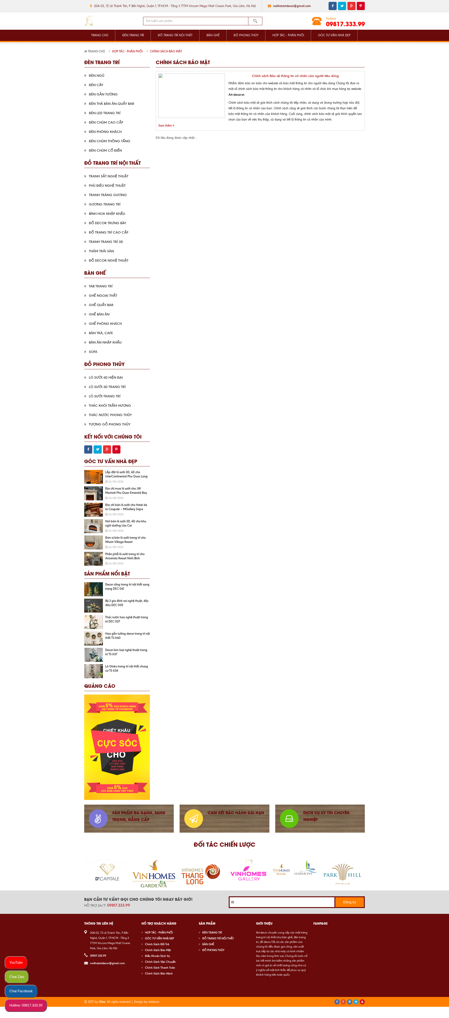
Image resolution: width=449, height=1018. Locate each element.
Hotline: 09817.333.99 (25, 1005)
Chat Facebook (21, 991)
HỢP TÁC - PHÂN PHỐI (288, 35)
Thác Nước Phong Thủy (110, 415)
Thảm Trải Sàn (101, 251)
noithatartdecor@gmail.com (292, 6)
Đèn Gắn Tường (103, 94)
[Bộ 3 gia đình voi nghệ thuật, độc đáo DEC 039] (93, 606)
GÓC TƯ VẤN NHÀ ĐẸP (334, 35)
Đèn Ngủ (96, 75)
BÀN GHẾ (213, 35)
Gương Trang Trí (104, 204)
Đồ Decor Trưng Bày (107, 223)
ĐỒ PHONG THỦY (246, 35)
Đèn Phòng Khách (105, 132)
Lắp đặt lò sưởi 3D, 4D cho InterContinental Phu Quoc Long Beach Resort (126, 476)
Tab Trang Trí (100, 286)
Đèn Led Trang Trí (104, 113)
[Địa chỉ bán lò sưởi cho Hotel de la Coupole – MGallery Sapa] (93, 510)
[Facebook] (337, 1001)
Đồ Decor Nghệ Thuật (108, 260)
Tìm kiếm (255, 21)
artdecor (153, 1001)
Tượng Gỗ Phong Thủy (109, 424)
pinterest (361, 6)
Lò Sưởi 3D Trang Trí (107, 387)
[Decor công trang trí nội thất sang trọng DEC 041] (93, 589)
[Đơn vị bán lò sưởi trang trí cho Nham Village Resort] (93, 542)
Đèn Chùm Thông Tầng (109, 141)
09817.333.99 (345, 23)
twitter (342, 6)
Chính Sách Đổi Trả (157, 944)
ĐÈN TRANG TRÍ (133, 35)
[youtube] (362, 1001)
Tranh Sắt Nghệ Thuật (108, 176)
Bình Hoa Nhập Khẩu (107, 214)
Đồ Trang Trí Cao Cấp (108, 232)
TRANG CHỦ (99, 35)
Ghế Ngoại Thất (103, 295)
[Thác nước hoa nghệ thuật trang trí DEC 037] (93, 622)
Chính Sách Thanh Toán (160, 967)
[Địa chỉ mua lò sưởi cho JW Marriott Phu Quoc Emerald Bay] (93, 493)
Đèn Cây (96, 85)
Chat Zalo (16, 977)
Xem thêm (165, 125)
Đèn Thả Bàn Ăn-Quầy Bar (111, 104)
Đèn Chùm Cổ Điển (105, 150)
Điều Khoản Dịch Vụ (157, 956)
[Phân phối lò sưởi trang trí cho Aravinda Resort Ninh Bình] (93, 559)
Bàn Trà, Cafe (101, 333)
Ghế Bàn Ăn (99, 314)
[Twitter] (355, 1001)
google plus (351, 6)
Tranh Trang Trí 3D (106, 242)
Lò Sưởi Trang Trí (104, 396)
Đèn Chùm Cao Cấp (106, 122)
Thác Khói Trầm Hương (110, 405)
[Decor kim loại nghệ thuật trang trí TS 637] (93, 655)
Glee (102, 1001)
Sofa (93, 352)
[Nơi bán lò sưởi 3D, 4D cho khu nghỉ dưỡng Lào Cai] (93, 526)
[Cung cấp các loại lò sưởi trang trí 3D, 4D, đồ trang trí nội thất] (89, 21)
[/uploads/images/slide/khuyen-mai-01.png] (117, 747)
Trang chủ (96, 51)
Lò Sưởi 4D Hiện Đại (106, 377)
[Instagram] (349, 1001)
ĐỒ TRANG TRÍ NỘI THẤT (175, 35)
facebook (333, 6)
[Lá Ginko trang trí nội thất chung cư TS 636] (93, 671)
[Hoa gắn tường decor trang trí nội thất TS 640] (93, 638)
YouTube (16, 962)
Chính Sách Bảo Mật (166, 51)
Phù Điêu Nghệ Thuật (107, 185)
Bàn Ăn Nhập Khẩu (105, 342)
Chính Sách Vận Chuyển (160, 961)
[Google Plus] (343, 1001)
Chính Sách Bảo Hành (159, 973)
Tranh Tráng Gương (108, 195)
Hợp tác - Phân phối (127, 51)
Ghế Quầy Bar (101, 305)
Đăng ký (349, 902)
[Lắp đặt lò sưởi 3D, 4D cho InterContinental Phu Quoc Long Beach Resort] (93, 477)
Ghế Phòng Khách (105, 324)
